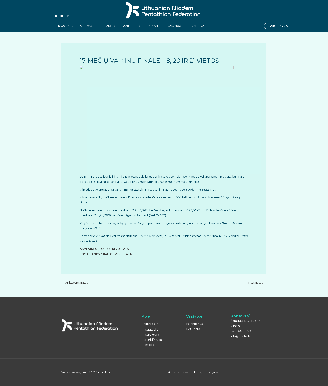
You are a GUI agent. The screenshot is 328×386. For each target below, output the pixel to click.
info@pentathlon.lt (244, 336)
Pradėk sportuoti (116, 26)
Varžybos (175, 26)
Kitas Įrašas (257, 282)
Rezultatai (193, 329)
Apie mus (86, 26)
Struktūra (152, 334)
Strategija (151, 329)
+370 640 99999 (241, 331)
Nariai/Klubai (153, 339)
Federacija (149, 323)
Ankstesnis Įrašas (75, 282)
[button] (157, 323)
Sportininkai (148, 26)
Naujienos (65, 26)
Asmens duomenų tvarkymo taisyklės (193, 372)
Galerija (198, 26)
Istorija (149, 345)
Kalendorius (194, 323)
